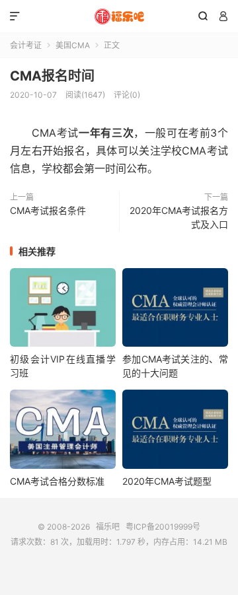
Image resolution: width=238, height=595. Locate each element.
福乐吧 (119, 16)
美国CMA (73, 45)
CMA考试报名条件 (48, 210)
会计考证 (26, 45)
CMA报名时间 (52, 76)
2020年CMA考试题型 (167, 481)
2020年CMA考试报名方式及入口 (179, 217)
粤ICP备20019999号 (163, 527)
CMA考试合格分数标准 (57, 481)
